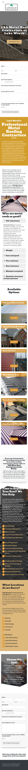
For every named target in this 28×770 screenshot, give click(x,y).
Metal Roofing (9, 526)
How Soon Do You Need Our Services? (11, 85)
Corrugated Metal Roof (13, 529)
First (2, 70)
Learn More (14, 318)
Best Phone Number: (7, 79)
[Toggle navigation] (3, 2)
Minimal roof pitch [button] (14, 271)
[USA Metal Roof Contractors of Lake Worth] (11, 7)
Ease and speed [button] (12, 255)
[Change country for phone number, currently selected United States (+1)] (3, 82)
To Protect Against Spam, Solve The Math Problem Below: (12, 104)
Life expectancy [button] (13, 221)
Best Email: (4, 73)
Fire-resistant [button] (12, 261)
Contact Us (14, 41)
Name (3, 66)
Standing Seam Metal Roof (14, 537)
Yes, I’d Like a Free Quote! (10, 112)
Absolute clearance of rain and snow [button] (13, 277)
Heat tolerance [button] (12, 266)
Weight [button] (9, 250)
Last (16, 70)
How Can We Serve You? (8, 91)
